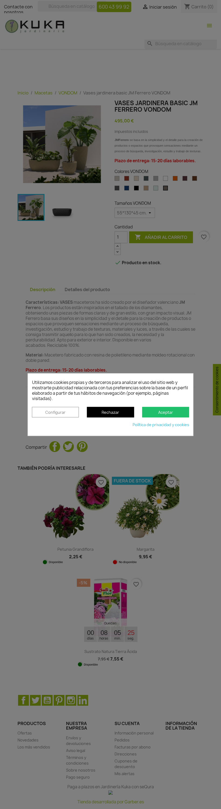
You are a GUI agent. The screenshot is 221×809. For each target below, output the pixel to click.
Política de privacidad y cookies (161, 424)
